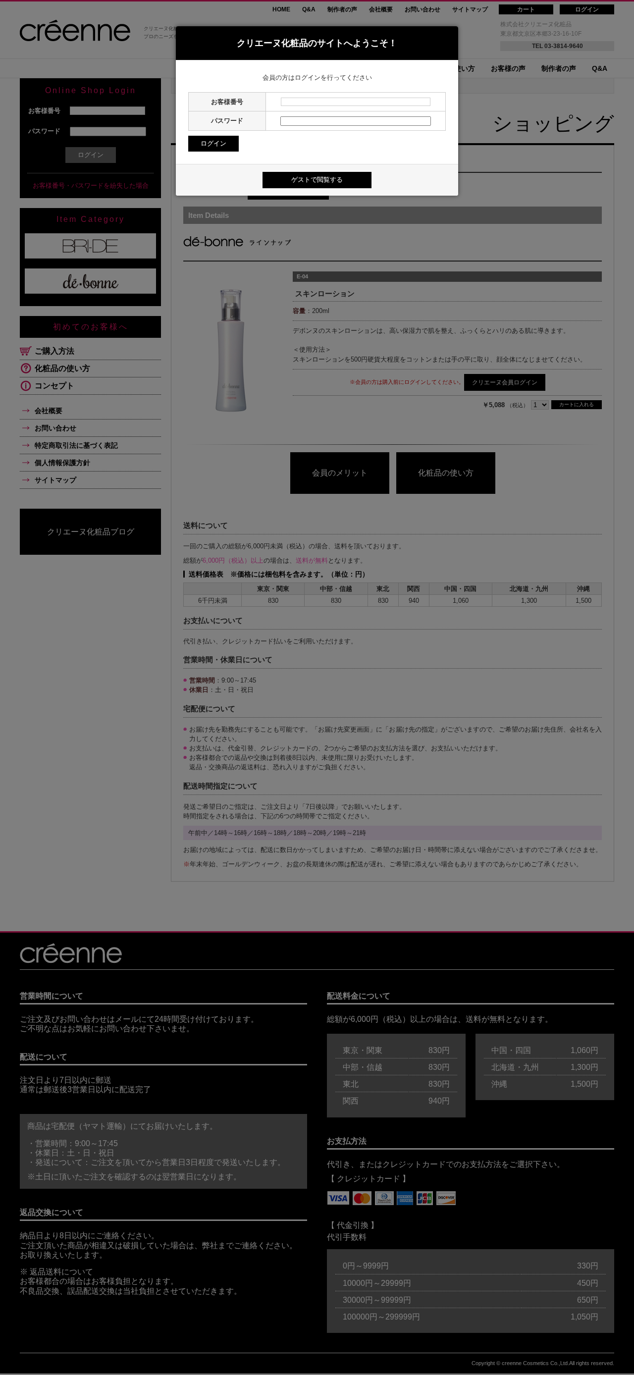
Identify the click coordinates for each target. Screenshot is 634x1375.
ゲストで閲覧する (317, 179)
